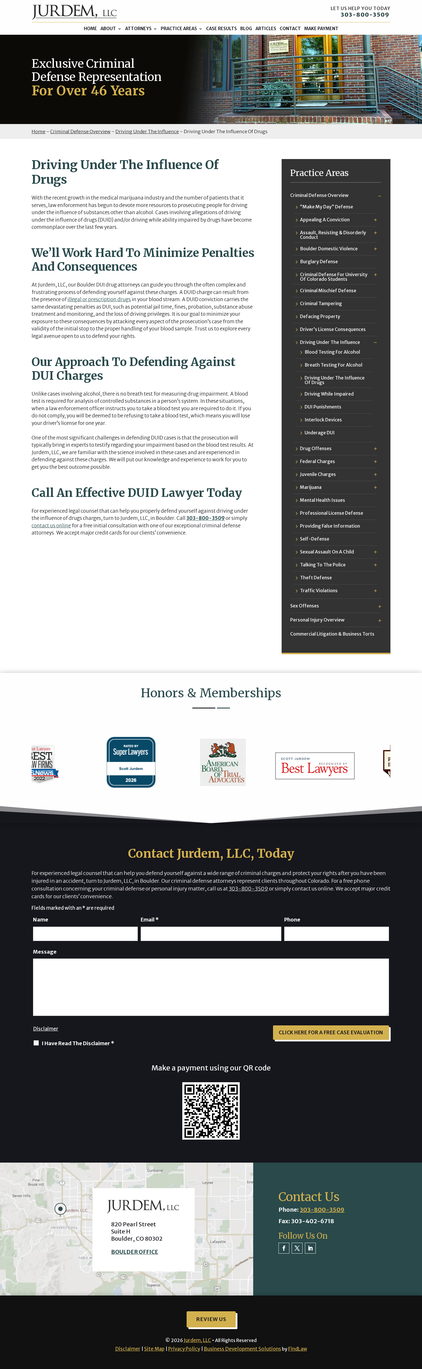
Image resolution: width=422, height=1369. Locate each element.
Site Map (154, 1349)
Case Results (221, 29)
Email (150, 919)
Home (90, 29)
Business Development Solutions (242, 1349)
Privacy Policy (184, 1349)
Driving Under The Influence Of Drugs (335, 380)
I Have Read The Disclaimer (78, 1043)
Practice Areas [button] (179, 29)
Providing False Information (330, 526)
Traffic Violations (319, 590)
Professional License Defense (331, 513)
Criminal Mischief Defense (328, 290)
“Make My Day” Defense (326, 207)
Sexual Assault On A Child (327, 552)
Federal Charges (317, 461)
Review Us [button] (211, 1319)
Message (45, 951)
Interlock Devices (323, 420)
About (108, 29)
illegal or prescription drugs (99, 299)
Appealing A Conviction (325, 219)
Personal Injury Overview (317, 620)
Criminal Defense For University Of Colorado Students (333, 276)
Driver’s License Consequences (333, 329)
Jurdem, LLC (197, 1340)
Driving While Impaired (329, 394)
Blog (246, 29)
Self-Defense (314, 539)
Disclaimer (45, 1029)
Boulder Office (134, 1251)
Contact (290, 29)
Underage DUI (320, 432)
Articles (265, 29)
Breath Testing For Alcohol (333, 365)
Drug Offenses (316, 448)
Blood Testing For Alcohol (332, 352)
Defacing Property (320, 316)
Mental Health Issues (322, 500)
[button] (416, 1327)
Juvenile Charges (318, 474)
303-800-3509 (365, 14)
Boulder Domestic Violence (329, 248)
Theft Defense (316, 577)
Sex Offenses (304, 606)
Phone (292, 919)
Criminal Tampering (321, 303)
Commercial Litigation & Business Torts (332, 634)
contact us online (51, 525)
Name (40, 919)
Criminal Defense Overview (319, 195)
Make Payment (321, 29)
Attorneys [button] (138, 29)
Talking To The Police (323, 565)
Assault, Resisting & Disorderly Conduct (333, 234)
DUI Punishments (323, 407)
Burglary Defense (319, 261)
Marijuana (311, 487)
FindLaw (297, 1349)
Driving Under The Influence (330, 342)
